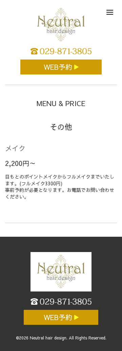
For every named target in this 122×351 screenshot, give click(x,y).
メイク (15, 148)
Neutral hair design (48, 337)
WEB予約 (59, 66)
